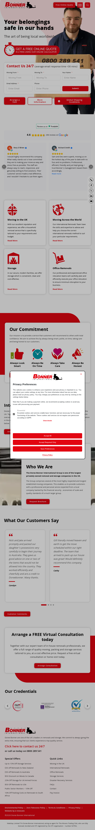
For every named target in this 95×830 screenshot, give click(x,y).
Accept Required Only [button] (47, 442)
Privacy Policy (47, 455)
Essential (21, 410)
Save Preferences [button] (48, 449)
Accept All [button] (47, 436)
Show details (47, 421)
